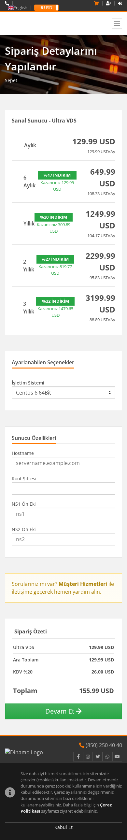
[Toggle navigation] (117, 23)
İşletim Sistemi (28, 383)
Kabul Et (63, 827)
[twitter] (98, 756)
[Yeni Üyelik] (108, 3)
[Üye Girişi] (120, 3)
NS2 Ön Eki (24, 529)
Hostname (23, 453)
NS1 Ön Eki (24, 504)
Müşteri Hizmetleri (83, 583)
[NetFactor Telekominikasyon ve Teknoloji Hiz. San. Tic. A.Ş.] (38, 23)
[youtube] (117, 756)
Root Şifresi (24, 478)
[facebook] (78, 756)
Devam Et (60, 711)
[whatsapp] (107, 756)
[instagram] (88, 756)
